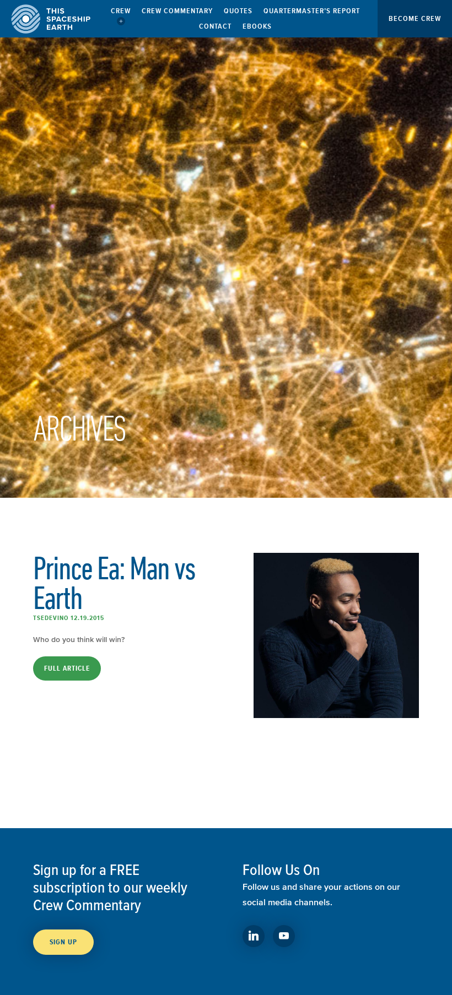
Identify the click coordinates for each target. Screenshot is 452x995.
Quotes (238, 10)
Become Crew (415, 18)
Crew (121, 10)
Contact (215, 26)
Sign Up (63, 942)
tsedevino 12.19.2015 (68, 618)
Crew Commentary (177, 10)
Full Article (67, 668)
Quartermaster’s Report (311, 10)
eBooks (257, 26)
